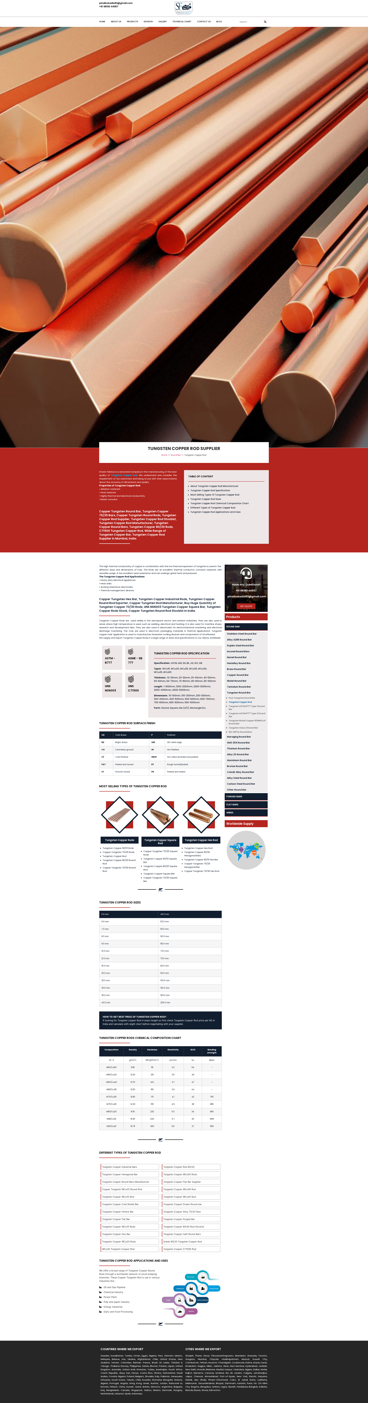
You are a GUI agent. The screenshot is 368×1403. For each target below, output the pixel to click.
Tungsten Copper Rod (240, 702)
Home (102, 21)
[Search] (265, 21)
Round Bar (176, 455)
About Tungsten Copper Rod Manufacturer (214, 486)
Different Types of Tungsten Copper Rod (212, 507)
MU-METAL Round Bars (240, 732)
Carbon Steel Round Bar (241, 784)
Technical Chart (181, 21)
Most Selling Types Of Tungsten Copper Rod (214, 494)
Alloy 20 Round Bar (238, 754)
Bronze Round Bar (237, 766)
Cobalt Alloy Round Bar (240, 772)
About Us (116, 21)
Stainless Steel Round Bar (242, 633)
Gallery (162, 21)
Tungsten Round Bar (239, 692)
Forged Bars (234, 796)
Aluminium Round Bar (239, 760)
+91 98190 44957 (246, 590)
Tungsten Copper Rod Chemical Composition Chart (219, 503)
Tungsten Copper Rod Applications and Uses (215, 511)
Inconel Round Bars (238, 651)
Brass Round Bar (236, 669)
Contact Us (204, 21)
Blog (219, 21)
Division (148, 21)
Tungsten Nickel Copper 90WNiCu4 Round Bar (247, 722)
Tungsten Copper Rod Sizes (205, 499)
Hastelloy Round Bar (239, 663)
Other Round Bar (236, 789)
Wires (229, 812)
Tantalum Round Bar (239, 686)
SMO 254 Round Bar (238, 742)
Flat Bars (232, 804)
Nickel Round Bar (237, 681)
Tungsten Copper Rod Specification (210, 490)
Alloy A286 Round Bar (239, 639)
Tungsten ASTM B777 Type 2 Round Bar (247, 715)
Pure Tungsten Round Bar (242, 697)
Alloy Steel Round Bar (239, 778)
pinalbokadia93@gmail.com (247, 596)
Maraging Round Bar (239, 736)
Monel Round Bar (237, 657)
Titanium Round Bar (238, 748)
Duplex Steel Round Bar (240, 645)
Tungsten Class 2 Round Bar (243, 727)
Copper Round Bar (238, 675)
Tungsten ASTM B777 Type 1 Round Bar (247, 708)
